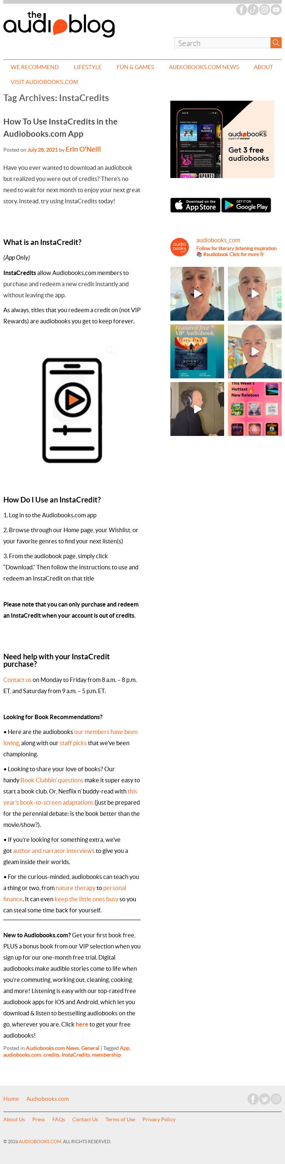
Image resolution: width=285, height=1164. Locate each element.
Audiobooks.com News (204, 67)
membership (106, 1055)
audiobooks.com (22, 1055)
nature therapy (75, 888)
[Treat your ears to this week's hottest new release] (255, 409)
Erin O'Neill (83, 149)
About (263, 67)
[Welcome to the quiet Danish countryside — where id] (255, 351)
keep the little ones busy (86, 899)
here (82, 1024)
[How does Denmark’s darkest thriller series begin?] (255, 294)
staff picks (73, 743)
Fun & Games (135, 67)
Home (11, 1099)
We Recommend (35, 67)
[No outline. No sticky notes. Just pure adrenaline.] (197, 294)
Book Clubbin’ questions (51, 780)
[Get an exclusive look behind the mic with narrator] (197, 409)
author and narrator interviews (54, 850)
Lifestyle (88, 67)
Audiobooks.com (47, 1099)
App (125, 1048)
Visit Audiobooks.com (44, 82)
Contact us (17, 679)
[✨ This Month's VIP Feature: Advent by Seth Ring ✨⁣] (197, 351)
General (90, 1048)
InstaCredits (76, 1055)
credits (51, 1055)
